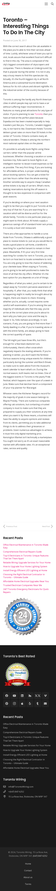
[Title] (22, 703)
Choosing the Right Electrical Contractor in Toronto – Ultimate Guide (24, 576)
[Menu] (46, 4)
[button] (52, 4)
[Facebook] (6, 695)
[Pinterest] (6, 703)
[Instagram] (14, 703)
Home (28, 863)
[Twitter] (37, 695)
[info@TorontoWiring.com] (5, 787)
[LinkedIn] (22, 695)
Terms (28, 884)
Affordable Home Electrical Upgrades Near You (26, 581)
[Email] (45, 703)
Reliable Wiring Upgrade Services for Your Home (27, 562)
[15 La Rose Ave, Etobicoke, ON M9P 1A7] (5, 796)
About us (28, 877)
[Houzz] (29, 695)
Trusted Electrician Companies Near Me (22, 585)
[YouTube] (14, 695)
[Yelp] (29, 703)
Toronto (39, 114)
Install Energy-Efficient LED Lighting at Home (25, 570)
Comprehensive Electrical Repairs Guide (22, 551)
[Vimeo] (45, 695)
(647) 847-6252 (40, 855)
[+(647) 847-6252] (5, 791)
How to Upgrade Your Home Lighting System (25, 566)
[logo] (6, 4)
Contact (28, 870)
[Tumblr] (37, 703)
